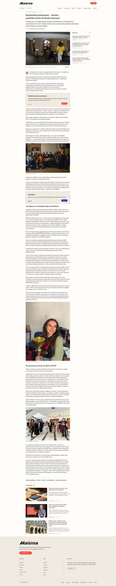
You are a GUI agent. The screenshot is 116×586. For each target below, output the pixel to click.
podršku (43, 235)
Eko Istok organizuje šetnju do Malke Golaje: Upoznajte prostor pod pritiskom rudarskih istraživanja (81, 59)
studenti (44, 480)
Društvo (79, 8)
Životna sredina (87, 8)
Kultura (95, 8)
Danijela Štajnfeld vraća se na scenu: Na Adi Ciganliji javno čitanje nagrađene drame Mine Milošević (80, 44)
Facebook (45, 565)
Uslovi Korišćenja (75, 582)
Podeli (66, 67)
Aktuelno (74, 39)
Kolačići (90, 582)
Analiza (27, 11)
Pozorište (74, 47)
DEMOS (39, 480)
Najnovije (60, 8)
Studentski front (50, 480)
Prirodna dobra (75, 62)
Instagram (45, 570)
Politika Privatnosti (83, 582)
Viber (44, 575)
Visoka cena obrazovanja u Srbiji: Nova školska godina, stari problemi (58, 489)
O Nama (62, 582)
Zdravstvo (74, 54)
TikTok (44, 572)
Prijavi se (64, 200)
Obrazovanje (33, 11)
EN (30, 8)
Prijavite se (70, 568)
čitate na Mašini (40, 231)
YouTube (45, 562)
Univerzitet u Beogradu (60, 480)
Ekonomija (66, 8)
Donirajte (93, 3)
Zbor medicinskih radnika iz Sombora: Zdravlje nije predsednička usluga (80, 52)
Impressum (68, 582)
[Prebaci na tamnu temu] (28, 8)
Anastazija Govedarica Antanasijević (37, 28)
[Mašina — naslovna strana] (26, 3)
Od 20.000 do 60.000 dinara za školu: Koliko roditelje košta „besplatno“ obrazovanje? (58, 506)
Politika (73, 8)
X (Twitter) (45, 567)
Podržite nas (24, 553)
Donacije (64, 103)
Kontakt (95, 582)
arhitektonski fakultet (31, 480)
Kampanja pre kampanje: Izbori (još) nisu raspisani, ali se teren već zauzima (81, 37)
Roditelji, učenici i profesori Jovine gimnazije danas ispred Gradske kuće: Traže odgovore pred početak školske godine (58, 523)
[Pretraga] (26, 8)
